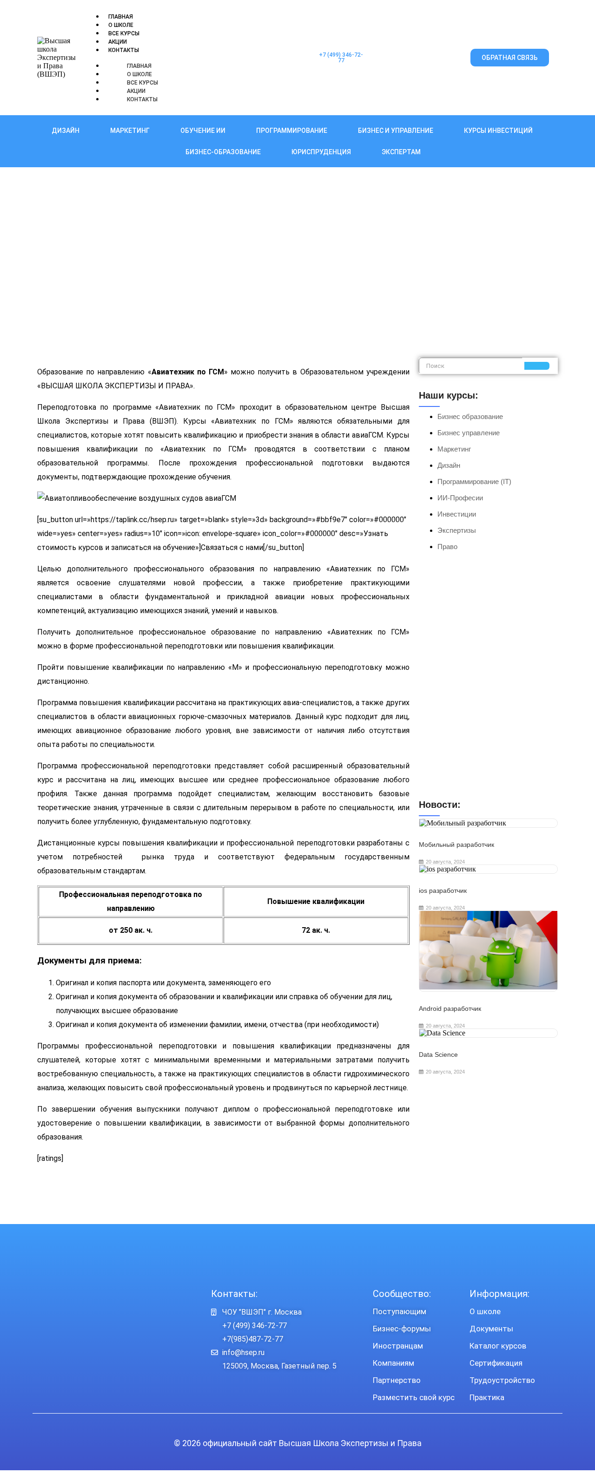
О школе (485, 1311)
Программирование (291, 130)
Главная (120, 16)
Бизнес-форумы (402, 1328)
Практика (486, 1397)
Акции (117, 42)
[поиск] (536, 366)
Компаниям (393, 1363)
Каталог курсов (497, 1345)
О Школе (120, 25)
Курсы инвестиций (498, 130)
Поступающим (399, 1311)
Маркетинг (130, 130)
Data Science (438, 1054)
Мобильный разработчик (456, 844)
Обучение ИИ (202, 130)
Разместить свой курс (414, 1397)
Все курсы (123, 33)
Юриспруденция (321, 152)
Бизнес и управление (395, 130)
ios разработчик (443, 890)
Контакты (123, 50)
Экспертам (401, 152)
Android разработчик (450, 1008)
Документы (491, 1328)
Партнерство (397, 1380)
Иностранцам (398, 1345)
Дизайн (65, 130)
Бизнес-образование (223, 152)
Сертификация (495, 1363)
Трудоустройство (502, 1380)
